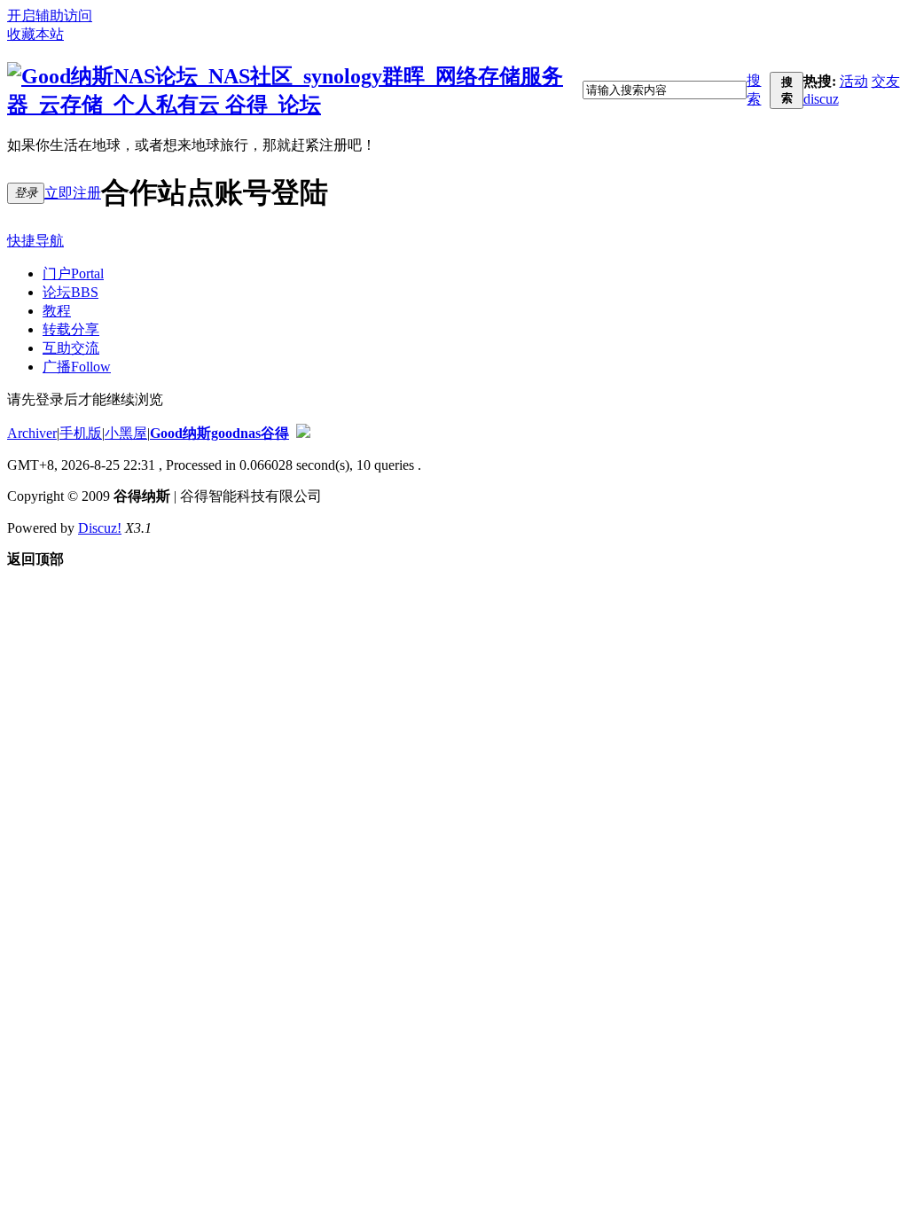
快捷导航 (35, 240)
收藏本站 (35, 34)
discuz (821, 98)
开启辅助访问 (49, 15)
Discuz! (99, 527)
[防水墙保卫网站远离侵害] (303, 433)
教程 (57, 310)
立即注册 (72, 192)
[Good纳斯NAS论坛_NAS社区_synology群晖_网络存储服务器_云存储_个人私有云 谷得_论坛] (295, 104)
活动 (854, 81)
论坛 (70, 292)
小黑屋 (126, 433)
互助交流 (71, 347)
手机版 (80, 433)
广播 (77, 366)
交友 (886, 81)
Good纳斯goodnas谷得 (219, 433)
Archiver (32, 433)
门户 (73, 273)
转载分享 (71, 329)
